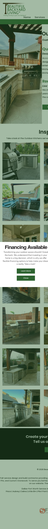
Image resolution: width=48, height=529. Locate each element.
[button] (26, 278)
